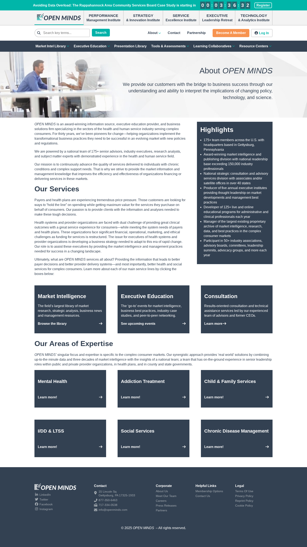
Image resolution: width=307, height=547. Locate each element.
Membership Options (209, 491)
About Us (162, 491)
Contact (174, 33)
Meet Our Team (166, 496)
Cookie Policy (244, 505)
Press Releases (166, 505)
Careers (161, 500)
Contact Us (202, 496)
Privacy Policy (244, 496)
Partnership (196, 33)
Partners (161, 510)
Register (263, 5)
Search (101, 32)
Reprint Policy (244, 500)
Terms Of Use (244, 491)
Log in (264, 33)
